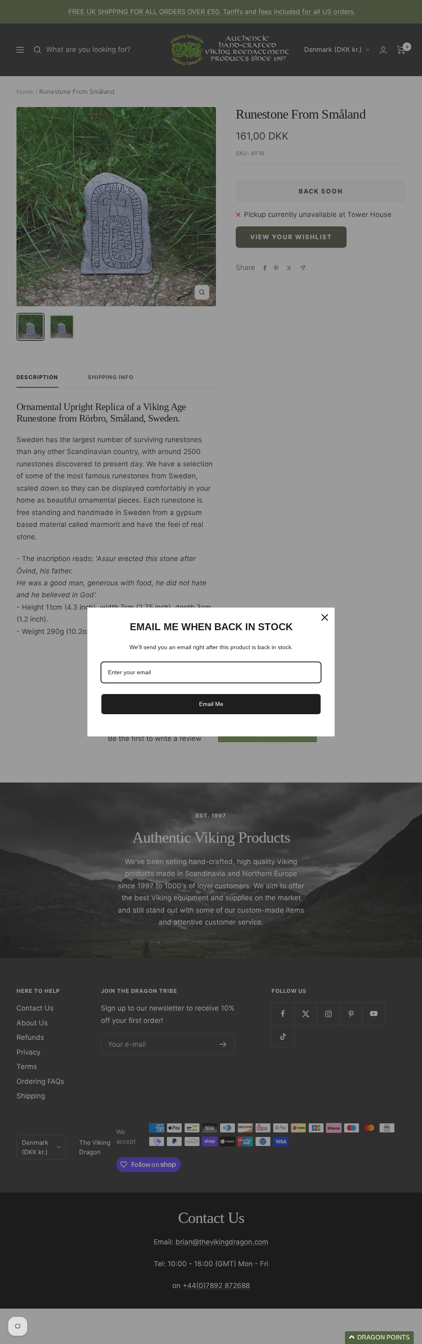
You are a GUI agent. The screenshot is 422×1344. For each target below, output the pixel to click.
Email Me (211, 704)
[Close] (325, 617)
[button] (379, 1337)
